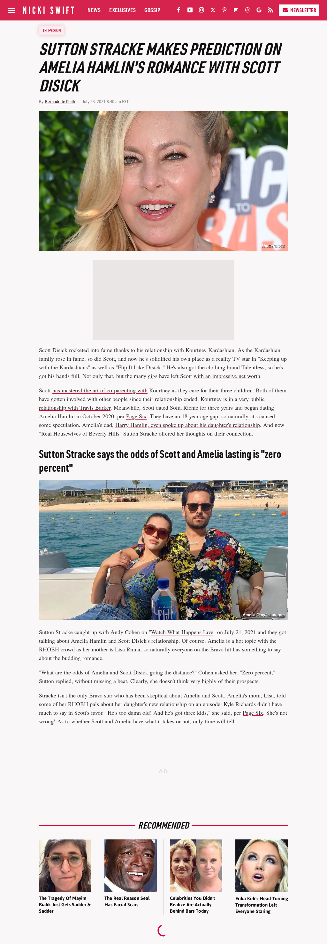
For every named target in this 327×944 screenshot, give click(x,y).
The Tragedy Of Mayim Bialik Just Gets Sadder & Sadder (64, 904)
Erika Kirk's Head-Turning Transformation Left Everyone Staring (261, 905)
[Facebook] (178, 11)
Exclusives (122, 10)
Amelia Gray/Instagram (264, 615)
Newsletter (303, 10)
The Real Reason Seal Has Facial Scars (126, 901)
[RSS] (270, 11)
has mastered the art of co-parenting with (100, 390)
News (94, 10)
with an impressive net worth (227, 376)
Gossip (152, 10)
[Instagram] (201, 11)
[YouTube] (190, 11)
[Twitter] (213, 11)
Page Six (136, 416)
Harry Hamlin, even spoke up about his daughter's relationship (187, 425)
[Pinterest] (224, 11)
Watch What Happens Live (182, 632)
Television (52, 30)
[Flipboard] (236, 11)
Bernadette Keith (60, 101)
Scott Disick (53, 350)
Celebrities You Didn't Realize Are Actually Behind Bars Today (192, 904)
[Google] (259, 11)
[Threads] (247, 11)
